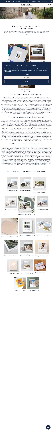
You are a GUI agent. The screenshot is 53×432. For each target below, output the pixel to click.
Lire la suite (26, 34)
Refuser (26, 81)
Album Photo (8, 8)
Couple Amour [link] (14, 8)
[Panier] (50, 4)
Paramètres (26, 74)
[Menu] (2, 4)
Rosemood (2, 8)
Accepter (26, 77)
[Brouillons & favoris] (48, 4)
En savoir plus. (8, 71)
